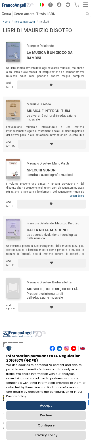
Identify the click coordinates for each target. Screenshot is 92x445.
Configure (46, 425)
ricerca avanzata (25, 21)
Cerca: (7, 14)
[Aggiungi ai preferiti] (51, 84)
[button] (40, 5)
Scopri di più (76, 195)
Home (6, 21)
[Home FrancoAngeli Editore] (17, 5)
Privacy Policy (46, 435)
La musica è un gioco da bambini (50, 55)
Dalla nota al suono (47, 230)
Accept (46, 405)
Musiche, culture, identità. (53, 289)
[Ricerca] (87, 14)
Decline (46, 415)
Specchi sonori (41, 170)
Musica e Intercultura (49, 111)
